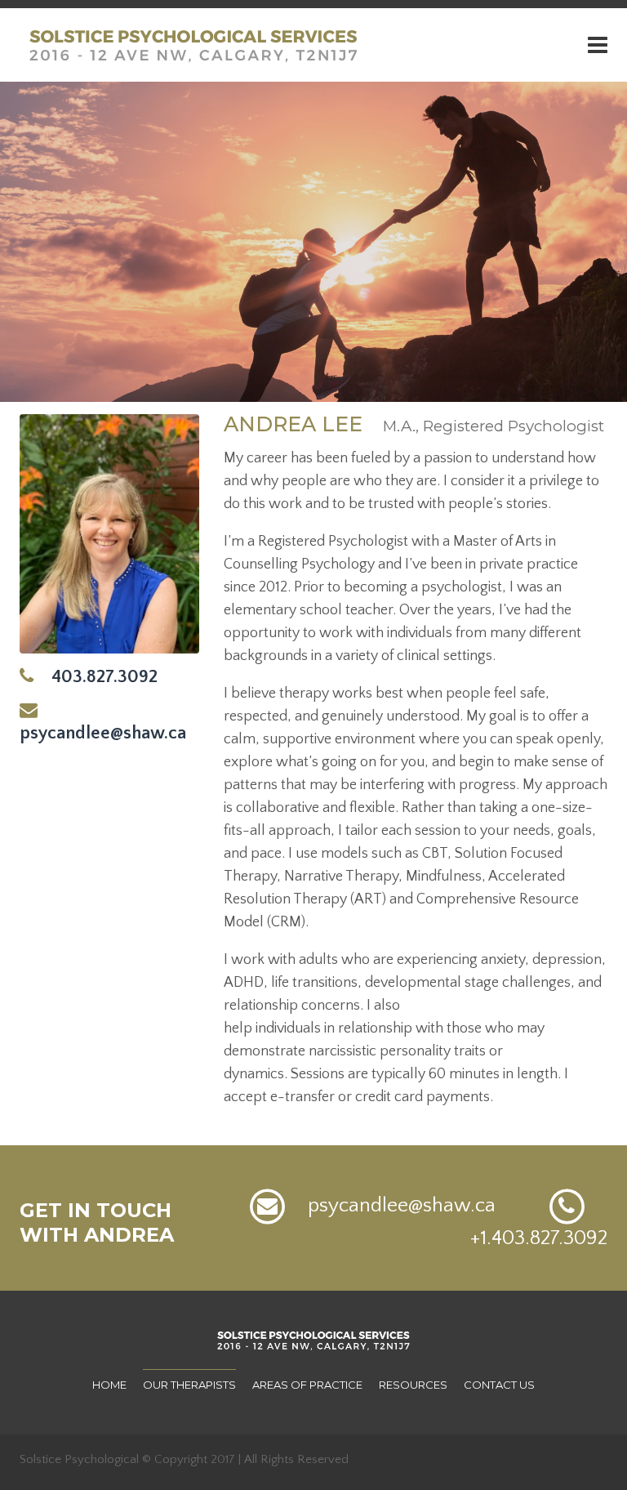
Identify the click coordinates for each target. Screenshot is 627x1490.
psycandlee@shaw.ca (393, 1205)
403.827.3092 (95, 677)
